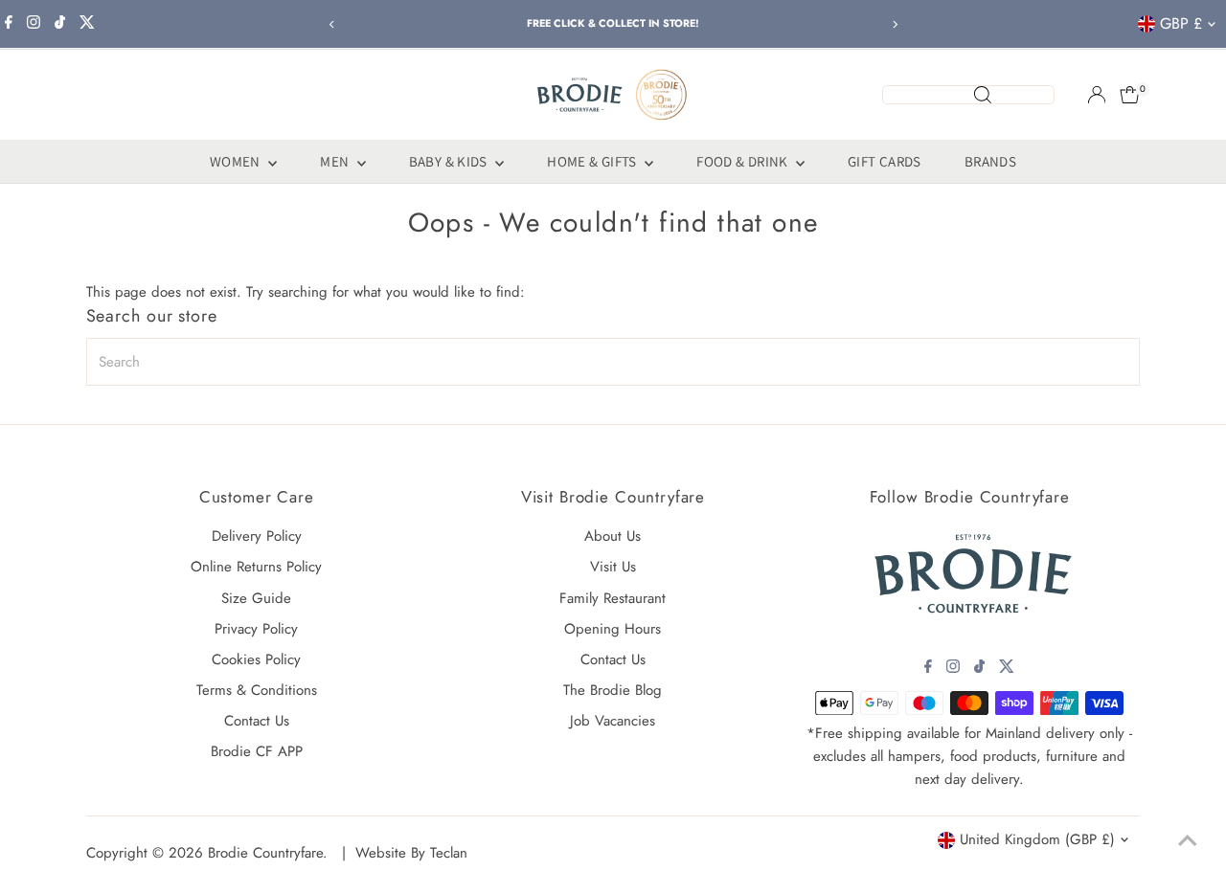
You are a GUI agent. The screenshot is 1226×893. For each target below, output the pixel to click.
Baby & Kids (450, 161)
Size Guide (256, 598)
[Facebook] (8, 24)
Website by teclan (411, 852)
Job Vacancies (612, 720)
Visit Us (613, 566)
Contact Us (256, 720)
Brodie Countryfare (265, 852)
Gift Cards (884, 161)
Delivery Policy (257, 536)
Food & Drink (743, 161)
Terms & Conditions (256, 690)
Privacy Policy (256, 628)
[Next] (894, 24)
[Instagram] (33, 24)
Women (236, 161)
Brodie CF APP (257, 751)
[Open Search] (968, 94)
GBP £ (1181, 23)
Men (336, 161)
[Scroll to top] (1188, 840)
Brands (990, 161)
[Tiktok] (60, 24)
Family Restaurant (612, 598)
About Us (612, 536)
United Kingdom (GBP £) (1037, 839)
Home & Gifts (593, 161)
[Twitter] (87, 24)
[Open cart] (1130, 94)
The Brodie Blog (612, 690)
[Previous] (331, 24)
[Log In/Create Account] (1096, 94)
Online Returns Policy (256, 566)
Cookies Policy (256, 659)
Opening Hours (612, 628)
